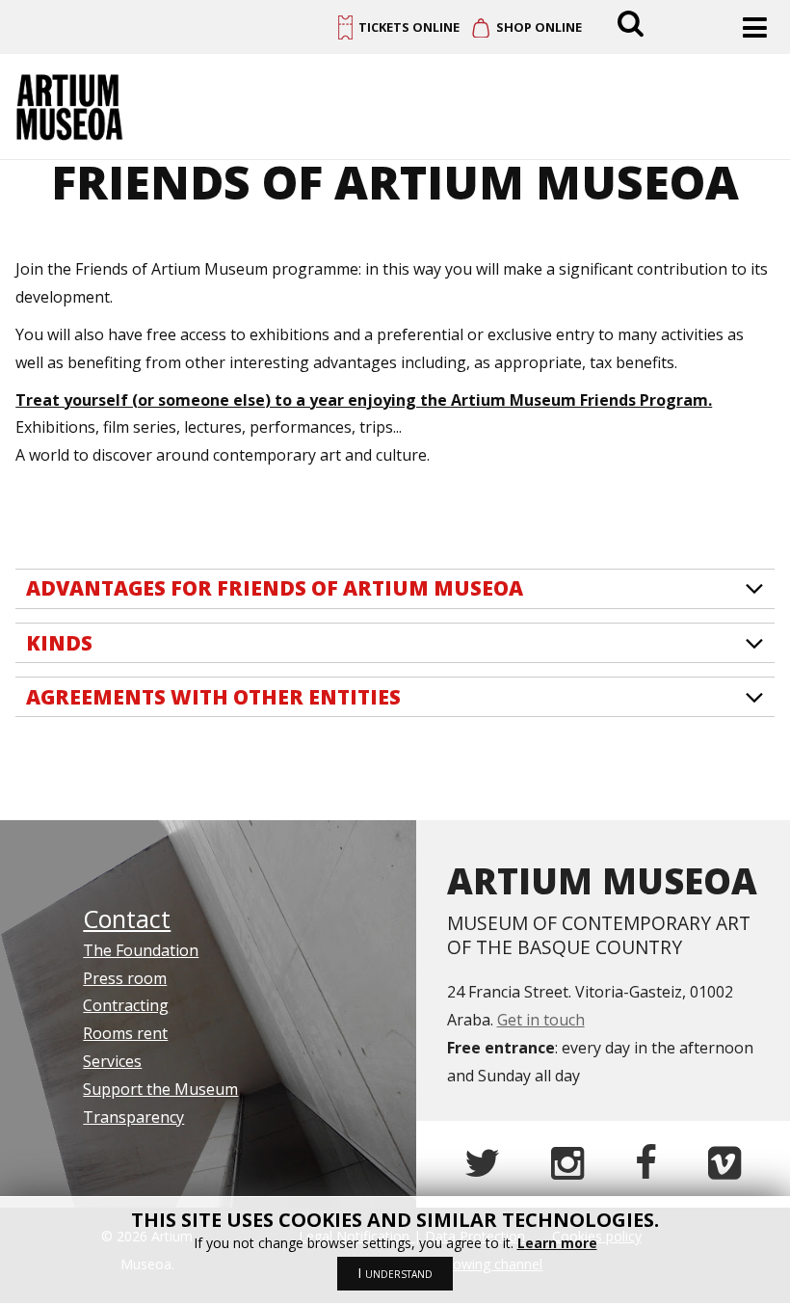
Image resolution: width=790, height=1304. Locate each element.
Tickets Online (409, 27)
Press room (125, 978)
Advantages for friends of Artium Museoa (274, 587)
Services (112, 1061)
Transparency (133, 1117)
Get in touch (541, 1019)
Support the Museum (160, 1089)
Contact (127, 918)
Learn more (557, 1243)
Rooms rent (125, 1033)
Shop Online (539, 27)
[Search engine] (633, 22)
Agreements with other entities (213, 696)
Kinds (59, 642)
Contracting (126, 1005)
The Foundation (140, 950)
